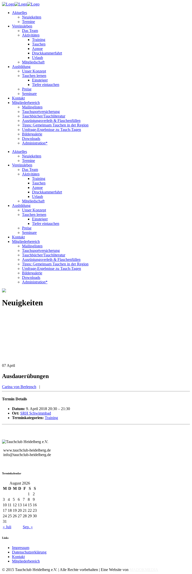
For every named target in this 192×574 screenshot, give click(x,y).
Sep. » (28, 527)
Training (51, 418)
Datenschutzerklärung (29, 552)
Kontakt (18, 557)
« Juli (7, 527)
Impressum (20, 548)
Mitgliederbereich (26, 561)
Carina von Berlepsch (19, 387)
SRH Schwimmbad (35, 413)
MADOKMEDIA (144, 570)
